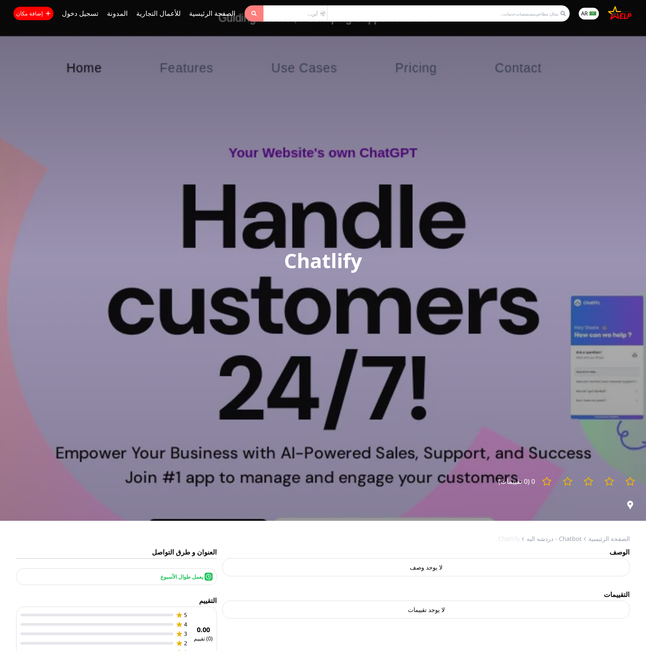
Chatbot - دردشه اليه (554, 539)
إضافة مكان (29, 13)
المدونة (117, 13)
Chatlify (509, 539)
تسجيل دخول (80, 13)
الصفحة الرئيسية (212, 13)
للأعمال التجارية (158, 13)
